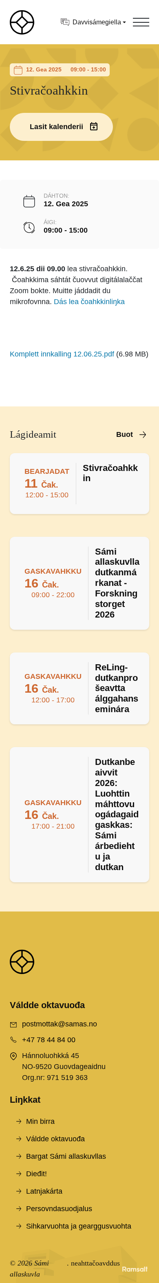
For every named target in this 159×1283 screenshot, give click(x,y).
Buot (124, 434)
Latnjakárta (44, 1191)
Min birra (40, 1121)
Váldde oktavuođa (55, 1139)
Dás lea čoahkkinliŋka (89, 302)
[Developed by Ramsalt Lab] (135, 1269)
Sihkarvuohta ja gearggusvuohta (78, 1226)
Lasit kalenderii (56, 127)
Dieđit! (36, 1174)
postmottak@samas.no (59, 1024)
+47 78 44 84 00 (48, 1040)
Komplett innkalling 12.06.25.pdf (62, 354)
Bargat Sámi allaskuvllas (66, 1156)
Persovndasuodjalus (59, 1209)
